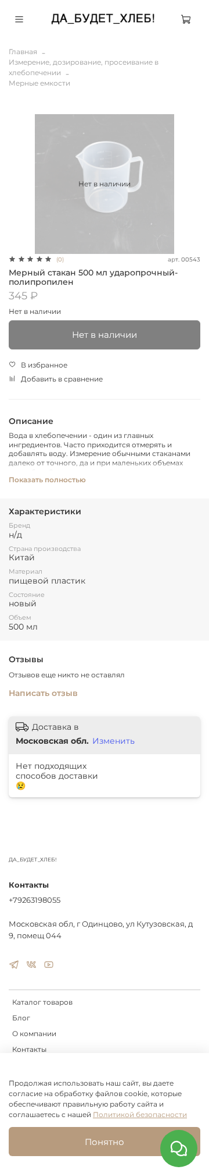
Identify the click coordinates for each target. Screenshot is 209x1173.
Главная (23, 51)
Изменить (113, 741)
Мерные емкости (39, 83)
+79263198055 (34, 900)
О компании (34, 1033)
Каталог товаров (42, 1002)
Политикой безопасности (140, 1114)
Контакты (29, 1049)
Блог (21, 1017)
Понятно (104, 1141)
